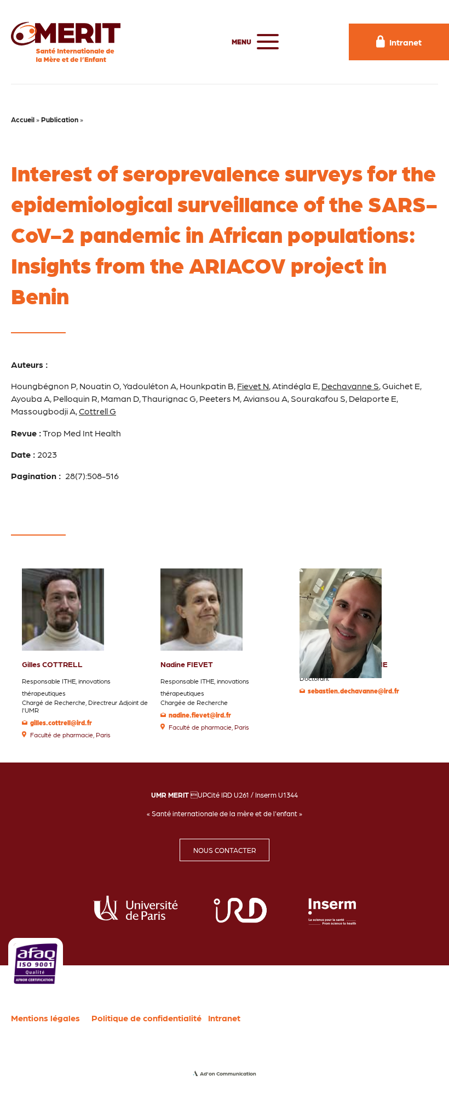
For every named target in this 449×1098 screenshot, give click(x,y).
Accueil (22, 119)
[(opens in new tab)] (35, 962)
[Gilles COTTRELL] (63, 608)
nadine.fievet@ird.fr (200, 715)
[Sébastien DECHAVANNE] (341, 622)
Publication (59, 119)
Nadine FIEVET (186, 663)
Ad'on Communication (228, 1073)
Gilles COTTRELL (52, 663)
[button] (252, 42)
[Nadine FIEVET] (201, 608)
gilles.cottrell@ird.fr (61, 722)
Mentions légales (45, 1017)
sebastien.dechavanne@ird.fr (353, 691)
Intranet (224, 1017)
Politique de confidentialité (146, 1017)
